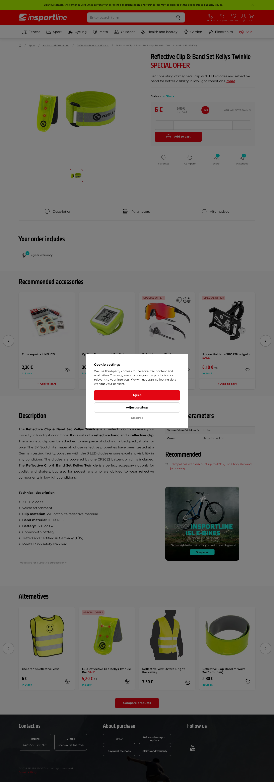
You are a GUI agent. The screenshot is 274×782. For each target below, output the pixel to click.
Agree (137, 395)
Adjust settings (137, 407)
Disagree (137, 417)
